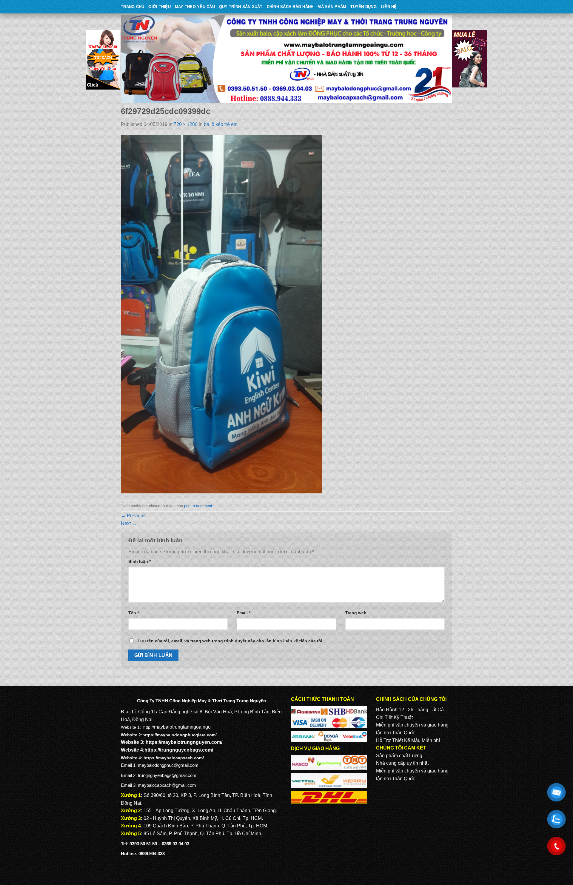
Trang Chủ (132, 6)
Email (243, 612)
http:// (148, 727)
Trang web (355, 612)
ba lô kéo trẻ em (221, 124)
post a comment (198, 506)
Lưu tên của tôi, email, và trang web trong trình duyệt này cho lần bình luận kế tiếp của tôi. (231, 640)
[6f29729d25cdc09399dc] (221, 314)
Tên (133, 612)
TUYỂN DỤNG (363, 6)
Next (129, 523)
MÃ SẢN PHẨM (332, 6)
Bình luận (139, 561)
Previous (133, 515)
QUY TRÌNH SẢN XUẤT (241, 6)
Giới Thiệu (159, 6)
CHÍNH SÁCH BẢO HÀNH (290, 6)
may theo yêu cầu (195, 6)
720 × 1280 (186, 124)
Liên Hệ (389, 6)
